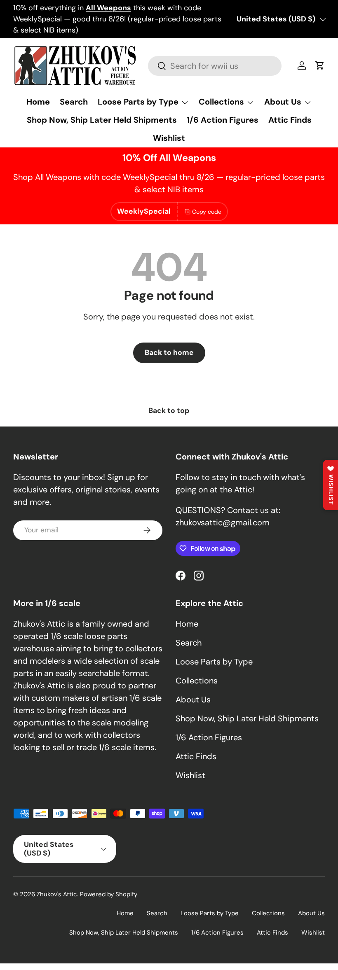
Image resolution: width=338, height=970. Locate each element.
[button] (320, 65)
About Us (193, 699)
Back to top (169, 410)
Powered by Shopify (108, 894)
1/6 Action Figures (222, 119)
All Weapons (58, 177)
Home (38, 101)
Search (74, 101)
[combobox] (214, 66)
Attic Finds (290, 119)
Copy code (206, 211)
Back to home (169, 352)
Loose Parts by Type (214, 661)
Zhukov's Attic (57, 894)
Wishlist (169, 138)
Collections (197, 680)
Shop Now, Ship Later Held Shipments (102, 119)
